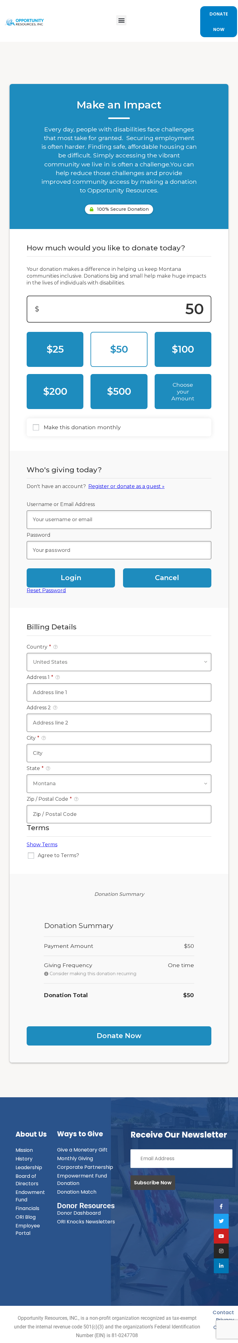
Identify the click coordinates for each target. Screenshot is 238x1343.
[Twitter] (221, 1221)
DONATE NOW (218, 22)
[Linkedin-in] (221, 1265)
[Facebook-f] (221, 1206)
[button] (121, 20)
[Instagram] (221, 1251)
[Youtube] (221, 1236)
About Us (31, 1134)
